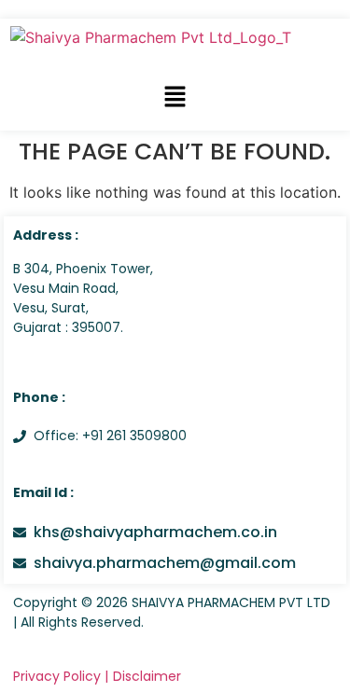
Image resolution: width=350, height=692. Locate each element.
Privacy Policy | (60, 676)
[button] (174, 97)
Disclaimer (147, 676)
